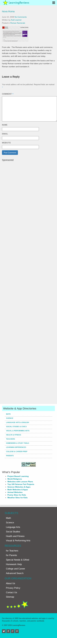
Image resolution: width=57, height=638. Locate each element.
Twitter (5, 630)
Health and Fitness (15, 536)
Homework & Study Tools (17, 443)
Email (5, 134)
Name (5, 125)
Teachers (10, 439)
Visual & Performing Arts (17, 431)
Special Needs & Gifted (17, 560)
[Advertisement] (28, 282)
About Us (10, 583)
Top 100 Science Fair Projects (20, 484)
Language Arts (13, 527)
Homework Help (14, 564)
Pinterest (18, 630)
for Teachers (12, 550)
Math (8, 414)
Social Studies (13, 531)
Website (6, 143)
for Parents (11, 555)
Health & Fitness (13, 435)
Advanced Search (14, 573)
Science (9, 418)
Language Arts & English (17, 422)
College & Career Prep (16, 451)
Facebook (9, 630)
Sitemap (10, 597)
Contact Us (11, 592)
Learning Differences (16, 447)
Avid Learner (16, 20)
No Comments (21, 17)
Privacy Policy (13, 588)
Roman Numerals (17, 23)
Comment (8, 94)
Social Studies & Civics (16, 427)
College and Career (15, 568)
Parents (10, 456)
